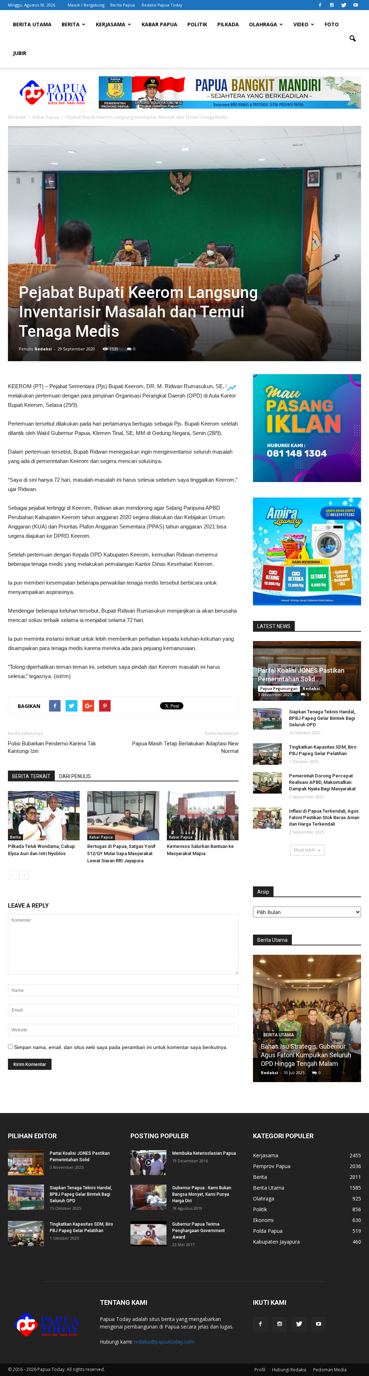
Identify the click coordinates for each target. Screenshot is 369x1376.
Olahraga (263, 24)
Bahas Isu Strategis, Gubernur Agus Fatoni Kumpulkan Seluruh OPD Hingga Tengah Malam (306, 1055)
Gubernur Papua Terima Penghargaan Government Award (198, 1231)
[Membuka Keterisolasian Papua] (148, 1162)
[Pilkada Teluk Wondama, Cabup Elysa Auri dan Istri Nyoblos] (44, 815)
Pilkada (228, 24)
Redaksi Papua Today (162, 5)
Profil (259, 1370)
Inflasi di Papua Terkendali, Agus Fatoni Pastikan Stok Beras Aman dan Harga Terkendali (324, 817)
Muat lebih (304, 850)
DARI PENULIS (75, 776)
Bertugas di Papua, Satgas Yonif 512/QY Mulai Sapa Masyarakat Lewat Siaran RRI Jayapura (121, 853)
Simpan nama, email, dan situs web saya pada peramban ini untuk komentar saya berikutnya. (121, 1047)
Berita (71, 24)
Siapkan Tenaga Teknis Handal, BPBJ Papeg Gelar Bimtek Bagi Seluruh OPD (322, 718)
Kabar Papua (159, 24)
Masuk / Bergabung (86, 5)
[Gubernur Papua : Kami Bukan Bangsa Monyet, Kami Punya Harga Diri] (148, 1197)
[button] (352, 38)
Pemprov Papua (271, 1166)
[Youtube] (355, 5)
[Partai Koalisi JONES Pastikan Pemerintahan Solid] (26, 1162)
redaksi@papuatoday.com (164, 1341)
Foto (332, 24)
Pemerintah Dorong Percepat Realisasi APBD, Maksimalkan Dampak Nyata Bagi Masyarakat (322, 782)
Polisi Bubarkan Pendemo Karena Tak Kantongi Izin (52, 747)
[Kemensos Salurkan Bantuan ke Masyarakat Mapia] (203, 815)
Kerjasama (110, 24)
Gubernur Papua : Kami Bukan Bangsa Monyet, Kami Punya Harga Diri (201, 1194)
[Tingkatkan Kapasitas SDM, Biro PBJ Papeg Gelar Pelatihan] (267, 754)
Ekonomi (263, 1220)
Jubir (19, 53)
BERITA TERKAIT (31, 776)
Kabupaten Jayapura (276, 1241)
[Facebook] (320, 5)
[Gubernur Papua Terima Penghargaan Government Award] (148, 1233)
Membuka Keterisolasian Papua (204, 1153)
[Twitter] (343, 5)
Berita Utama (32, 24)
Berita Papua (122, 5)
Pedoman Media (330, 1370)
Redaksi (43, 348)
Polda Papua (268, 1230)
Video (300, 24)
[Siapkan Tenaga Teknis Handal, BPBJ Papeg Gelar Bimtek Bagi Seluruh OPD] (267, 719)
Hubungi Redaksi (289, 1370)
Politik (197, 24)
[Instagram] (331, 5)
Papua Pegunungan (279, 688)
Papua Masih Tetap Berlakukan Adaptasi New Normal (185, 747)
